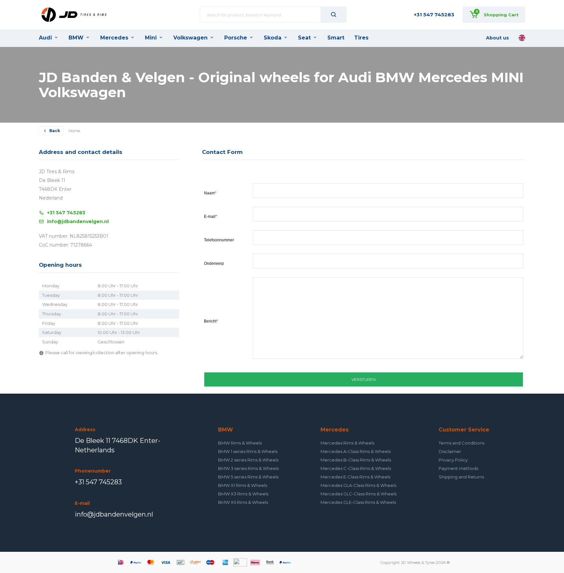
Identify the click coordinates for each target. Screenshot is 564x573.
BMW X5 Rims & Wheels (243, 502)
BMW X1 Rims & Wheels (242, 485)
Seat (304, 38)
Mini (151, 38)
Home (74, 130)
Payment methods (458, 468)
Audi (45, 38)
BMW (76, 38)
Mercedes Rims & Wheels (347, 442)
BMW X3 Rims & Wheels (243, 493)
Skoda (272, 38)
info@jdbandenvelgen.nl (78, 221)
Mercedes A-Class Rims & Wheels (356, 451)
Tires (361, 38)
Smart (335, 38)
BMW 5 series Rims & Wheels (248, 476)
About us (497, 38)
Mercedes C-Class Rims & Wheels (356, 468)
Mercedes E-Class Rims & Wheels (355, 476)
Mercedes (114, 38)
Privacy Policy (453, 459)
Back (54, 130)
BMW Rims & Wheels (240, 442)
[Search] (334, 15)
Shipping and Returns (461, 476)
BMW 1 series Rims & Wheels (247, 451)
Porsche (235, 38)
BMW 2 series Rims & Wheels (248, 459)
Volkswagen (190, 38)
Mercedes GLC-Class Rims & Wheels (359, 493)
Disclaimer (450, 451)
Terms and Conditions (461, 442)
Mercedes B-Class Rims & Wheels (356, 459)
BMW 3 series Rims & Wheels (248, 468)
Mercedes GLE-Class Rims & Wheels (358, 502)
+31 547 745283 (434, 14)
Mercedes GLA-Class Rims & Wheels (358, 485)
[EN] (522, 38)
